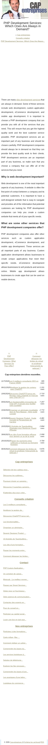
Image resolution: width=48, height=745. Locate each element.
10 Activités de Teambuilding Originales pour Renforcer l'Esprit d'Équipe (22, 428)
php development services (28, 100)
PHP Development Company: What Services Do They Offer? (9, 361)
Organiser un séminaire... (13, 527)
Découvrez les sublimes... (13, 475)
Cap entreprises (23, 35)
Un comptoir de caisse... (13, 574)
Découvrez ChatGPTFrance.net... (16, 516)
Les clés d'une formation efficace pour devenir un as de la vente (22, 435)
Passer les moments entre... (14, 550)
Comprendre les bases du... (14, 649)
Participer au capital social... (14, 614)
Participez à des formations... (15, 631)
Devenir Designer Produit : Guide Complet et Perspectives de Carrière (22, 420)
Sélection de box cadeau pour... (16, 470)
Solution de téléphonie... (13, 660)
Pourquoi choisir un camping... (15, 481)
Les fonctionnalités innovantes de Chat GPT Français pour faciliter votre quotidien (22, 404)
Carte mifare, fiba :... (11, 637)
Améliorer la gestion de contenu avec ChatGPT (23, 388)
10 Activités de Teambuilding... (15, 539)
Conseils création (23, 38)
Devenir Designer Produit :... (14, 533)
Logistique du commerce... (14, 683)
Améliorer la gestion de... (13, 510)
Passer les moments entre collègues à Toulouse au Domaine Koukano (24, 442)
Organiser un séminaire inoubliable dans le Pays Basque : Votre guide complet (23, 412)
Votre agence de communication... (17, 597)
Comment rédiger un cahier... (15, 643)
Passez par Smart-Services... (15, 585)
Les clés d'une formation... (14, 545)
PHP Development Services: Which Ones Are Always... (23, 41)
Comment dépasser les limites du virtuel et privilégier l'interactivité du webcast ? (36, 362)
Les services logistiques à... (14, 654)
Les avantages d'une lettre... (14, 677)
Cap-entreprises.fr (16, 742)
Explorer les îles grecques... (14, 666)
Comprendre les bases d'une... (15, 672)
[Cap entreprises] (24, 9)
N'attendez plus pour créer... (14, 493)
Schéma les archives (32, 742)
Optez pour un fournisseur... (14, 591)
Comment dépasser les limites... (16, 556)
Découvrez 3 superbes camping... (16, 487)
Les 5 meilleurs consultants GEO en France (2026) (23, 382)
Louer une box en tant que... (14, 620)
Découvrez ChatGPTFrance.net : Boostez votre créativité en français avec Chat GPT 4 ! (23, 395)
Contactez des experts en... (14, 602)
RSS (42, 742)
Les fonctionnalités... (11, 522)
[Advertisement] (24, 68)
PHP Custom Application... (13, 568)
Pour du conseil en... (11, 608)
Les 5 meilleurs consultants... (15, 505)
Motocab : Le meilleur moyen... (15, 579)
